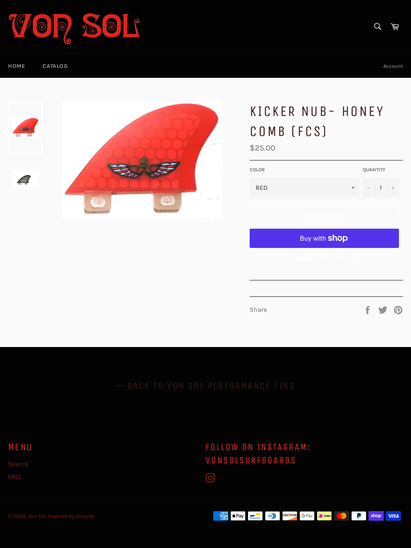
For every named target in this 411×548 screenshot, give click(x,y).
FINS (14, 477)
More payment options (324, 258)
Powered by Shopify (71, 516)
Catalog (55, 66)
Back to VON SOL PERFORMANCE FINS (209, 385)
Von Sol (37, 516)
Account (393, 66)
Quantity (374, 170)
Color (257, 170)
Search (18, 464)
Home (16, 66)
